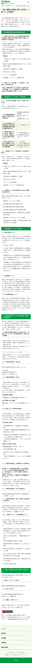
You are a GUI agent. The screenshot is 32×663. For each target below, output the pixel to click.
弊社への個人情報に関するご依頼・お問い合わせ (13, 585)
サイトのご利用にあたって (11, 652)
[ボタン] (30, 628)
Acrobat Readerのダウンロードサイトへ (18, 619)
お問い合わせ (16, 654)
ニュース (3, 628)
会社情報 (3, 638)
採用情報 (3, 642)
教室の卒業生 (4, 647)
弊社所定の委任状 (12, 446)
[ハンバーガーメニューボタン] (28, 2)
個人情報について (23, 652)
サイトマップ (24, 654)
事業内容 (3, 633)
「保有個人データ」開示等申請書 (13, 397)
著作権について (8, 654)
